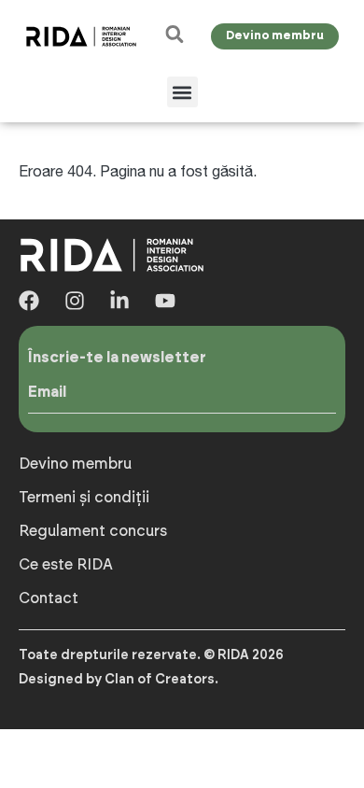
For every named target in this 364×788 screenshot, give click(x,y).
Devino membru (75, 464)
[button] (182, 92)
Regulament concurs (93, 531)
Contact (48, 598)
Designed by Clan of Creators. (118, 679)
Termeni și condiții (84, 497)
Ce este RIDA (66, 564)
